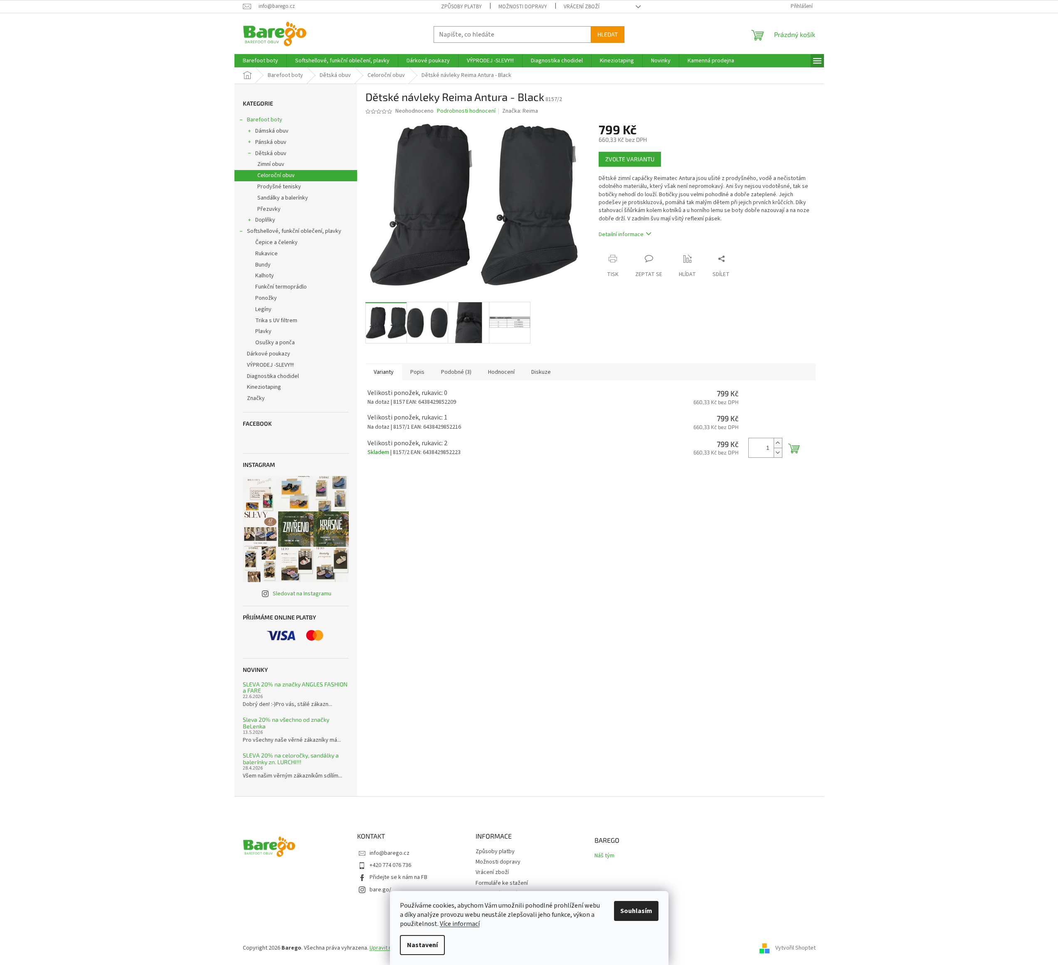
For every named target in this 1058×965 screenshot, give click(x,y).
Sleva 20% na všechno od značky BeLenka (286, 722)
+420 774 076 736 (390, 865)
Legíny (263, 309)
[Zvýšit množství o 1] (778, 443)
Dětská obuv (270, 153)
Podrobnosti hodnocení (466, 111)
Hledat (607, 34)
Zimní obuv (270, 164)
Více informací (460, 923)
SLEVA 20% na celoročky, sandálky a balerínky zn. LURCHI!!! (291, 758)
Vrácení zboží (581, 6)
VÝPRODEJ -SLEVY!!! (270, 365)
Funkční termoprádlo (281, 287)
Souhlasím (636, 911)
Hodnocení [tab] (501, 372)
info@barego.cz (389, 853)
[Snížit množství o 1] (778, 452)
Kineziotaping (264, 387)
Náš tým (604, 856)
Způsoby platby (461, 6)
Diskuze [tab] (541, 372)
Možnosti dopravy (522, 6)
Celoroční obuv (276, 175)
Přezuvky (269, 209)
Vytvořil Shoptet (795, 948)
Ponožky (266, 298)
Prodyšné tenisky (279, 187)
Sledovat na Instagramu (302, 594)
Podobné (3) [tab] (456, 372)
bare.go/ (380, 890)
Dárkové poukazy (268, 354)
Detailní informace (621, 234)
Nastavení (422, 945)
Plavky (263, 331)
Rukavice (266, 253)
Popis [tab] (417, 372)
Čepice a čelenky (276, 242)
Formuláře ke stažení (502, 883)
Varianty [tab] (384, 372)
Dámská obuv (272, 131)
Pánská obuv (270, 142)
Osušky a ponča (275, 342)
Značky (256, 398)
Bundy (263, 265)
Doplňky (265, 220)
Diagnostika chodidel (273, 376)
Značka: (520, 111)
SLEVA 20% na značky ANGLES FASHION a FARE (295, 687)
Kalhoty (264, 275)
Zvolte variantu (629, 159)
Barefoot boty (264, 120)
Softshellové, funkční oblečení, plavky (294, 231)
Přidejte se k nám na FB (398, 877)
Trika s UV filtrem (276, 320)
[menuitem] (260, 60)
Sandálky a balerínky (282, 198)
